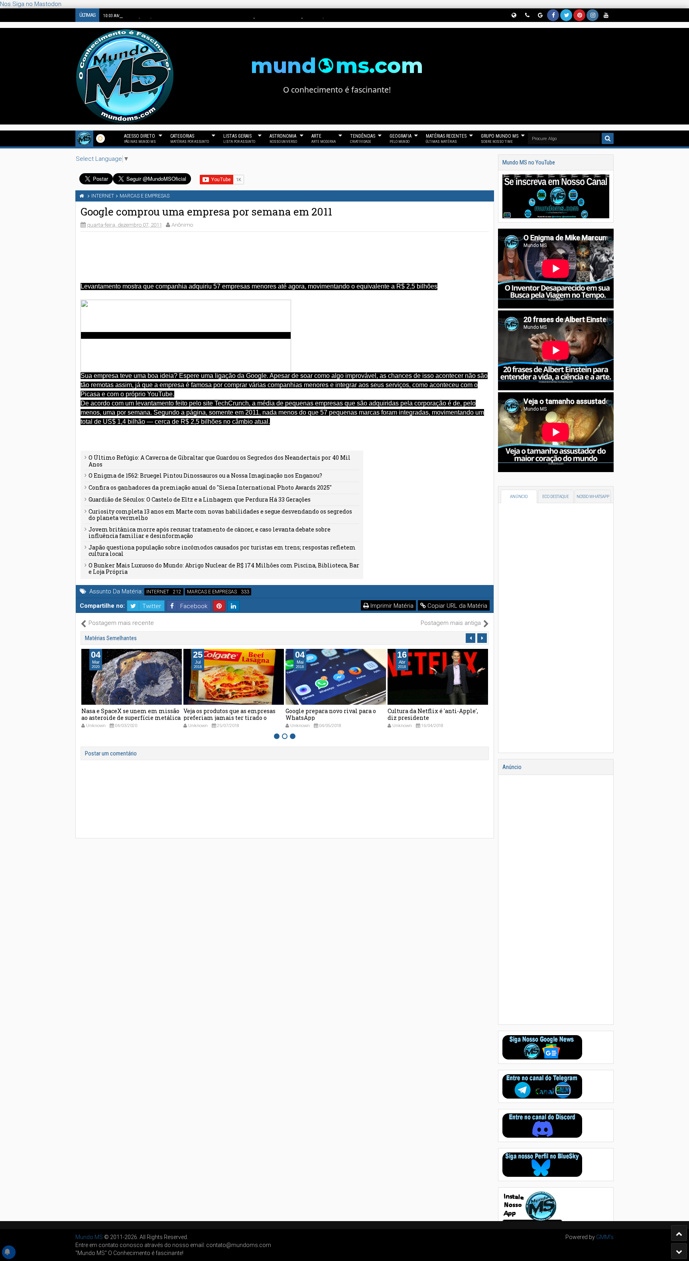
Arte (323, 138)
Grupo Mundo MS (499, 138)
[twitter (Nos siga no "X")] (566, 15)
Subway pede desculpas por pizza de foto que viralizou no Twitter (438, 714)
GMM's (605, 1237)
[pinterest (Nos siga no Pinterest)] (579, 15)
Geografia (400, 138)
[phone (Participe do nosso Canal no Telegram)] (527, 15)
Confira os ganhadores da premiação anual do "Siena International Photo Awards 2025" (210, 487)
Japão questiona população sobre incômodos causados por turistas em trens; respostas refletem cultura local (222, 551)
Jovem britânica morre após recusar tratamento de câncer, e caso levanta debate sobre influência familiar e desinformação (210, 533)
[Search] (608, 138)
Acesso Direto (140, 138)
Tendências (362, 138)
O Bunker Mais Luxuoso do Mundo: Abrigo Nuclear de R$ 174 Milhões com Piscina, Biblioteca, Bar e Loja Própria (224, 568)
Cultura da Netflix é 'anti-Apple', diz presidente (330, 714)
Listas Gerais (239, 138)
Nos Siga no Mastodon (30, 4)
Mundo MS (89, 1237)
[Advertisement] (285, 256)
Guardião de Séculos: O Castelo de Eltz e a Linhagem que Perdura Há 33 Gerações (200, 499)
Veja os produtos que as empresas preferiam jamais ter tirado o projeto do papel (127, 717)
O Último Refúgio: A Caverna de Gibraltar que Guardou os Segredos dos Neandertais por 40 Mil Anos (219, 461)
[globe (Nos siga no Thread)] (514, 15)
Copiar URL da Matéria (456, 605)
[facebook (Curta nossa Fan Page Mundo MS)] (553, 15)
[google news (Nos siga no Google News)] (540, 15)
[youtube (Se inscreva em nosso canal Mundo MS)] (606, 15)
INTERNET (157, 592)
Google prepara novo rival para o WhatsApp (228, 714)
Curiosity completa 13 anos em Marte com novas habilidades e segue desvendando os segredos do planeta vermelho (220, 515)
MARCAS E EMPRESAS (212, 592)
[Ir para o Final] (679, 1251)
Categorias (189, 138)
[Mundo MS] (84, 138)
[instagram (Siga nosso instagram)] (592, 15)
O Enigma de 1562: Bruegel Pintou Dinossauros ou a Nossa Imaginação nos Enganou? (205, 475)
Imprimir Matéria (391, 605)
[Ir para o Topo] (679, 1233)
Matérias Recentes (446, 138)
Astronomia (283, 138)
